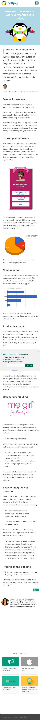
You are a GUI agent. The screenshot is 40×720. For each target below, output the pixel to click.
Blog (25, 717)
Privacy (21, 717)
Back (35, 590)
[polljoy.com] (9, 3)
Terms (15, 717)
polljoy (25, 601)
